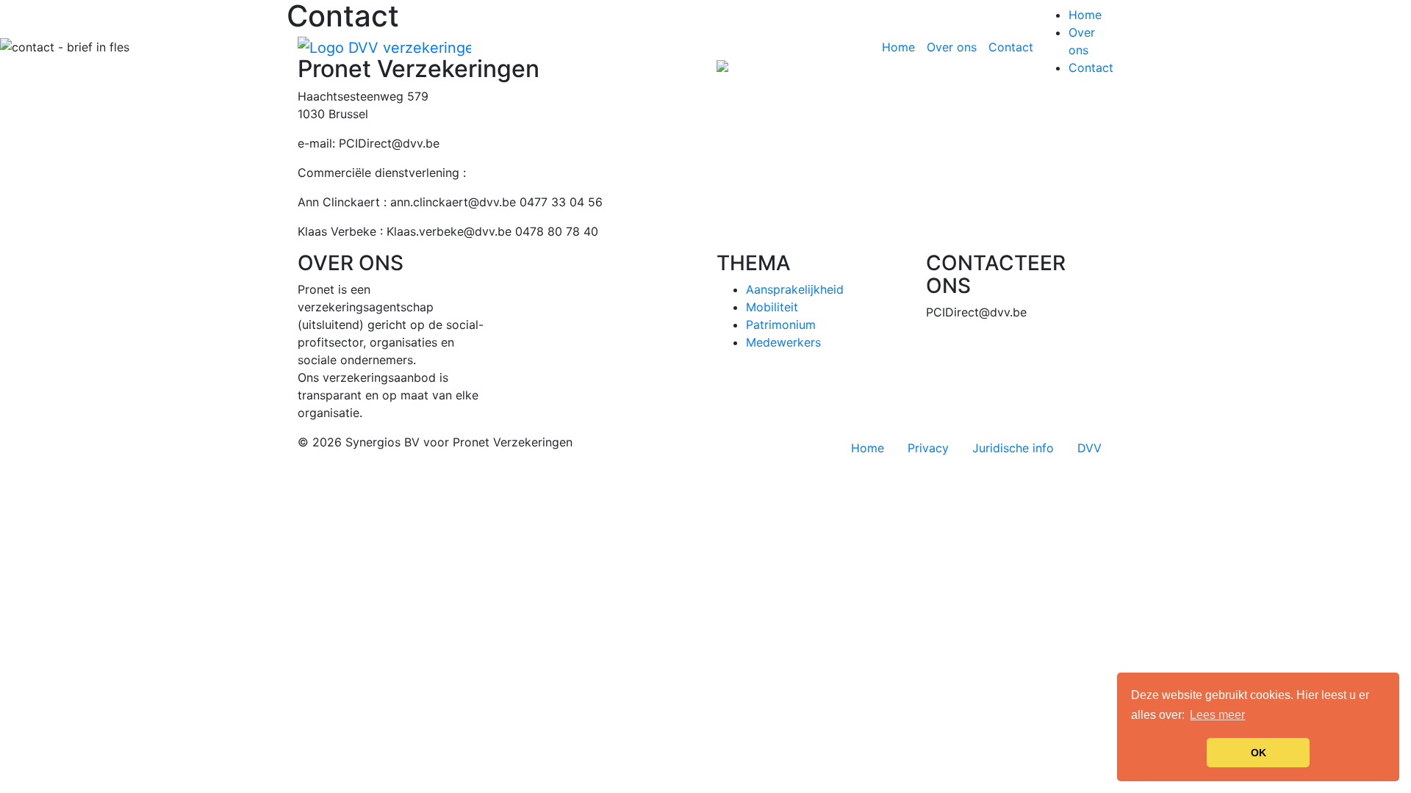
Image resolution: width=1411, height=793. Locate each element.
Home (901, 47)
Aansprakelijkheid (795, 289)
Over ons (952, 47)
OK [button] (1258, 752)
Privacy (928, 448)
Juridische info (1013, 448)
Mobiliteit (772, 307)
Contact (1010, 47)
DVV (1089, 448)
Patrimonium (781, 324)
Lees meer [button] (1217, 715)
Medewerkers (783, 342)
